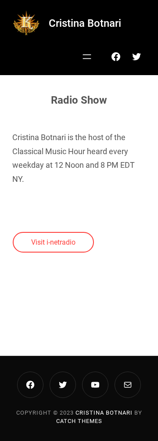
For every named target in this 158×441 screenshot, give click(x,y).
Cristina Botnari (85, 23)
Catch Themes (79, 421)
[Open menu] (87, 56)
